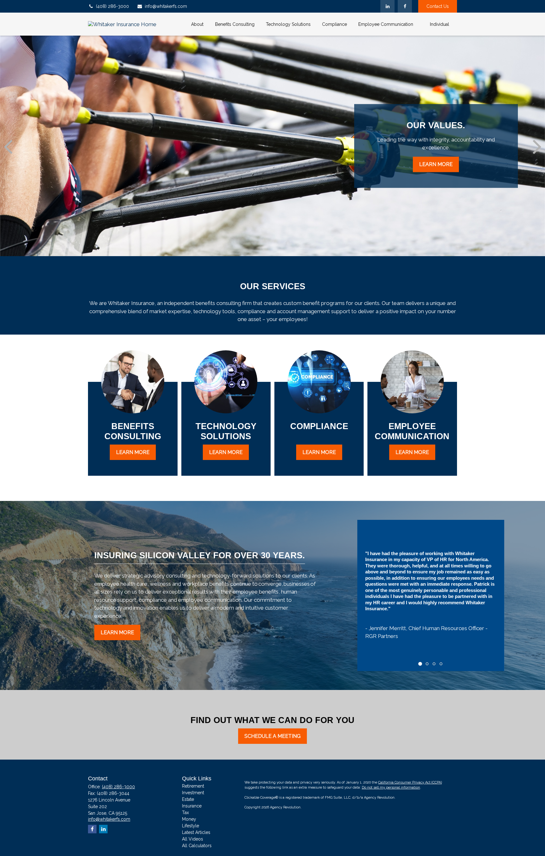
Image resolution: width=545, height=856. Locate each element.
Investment (193, 792)
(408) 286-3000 (112, 6)
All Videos (192, 839)
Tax (185, 812)
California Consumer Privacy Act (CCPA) (410, 782)
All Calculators (197, 845)
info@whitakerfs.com (166, 6)
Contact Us (437, 6)
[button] (197, 24)
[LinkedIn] (387, 6)
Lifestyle (190, 825)
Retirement (193, 786)
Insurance (192, 805)
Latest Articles (196, 832)
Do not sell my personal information (391, 787)
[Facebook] (405, 6)
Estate (188, 799)
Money (189, 819)
